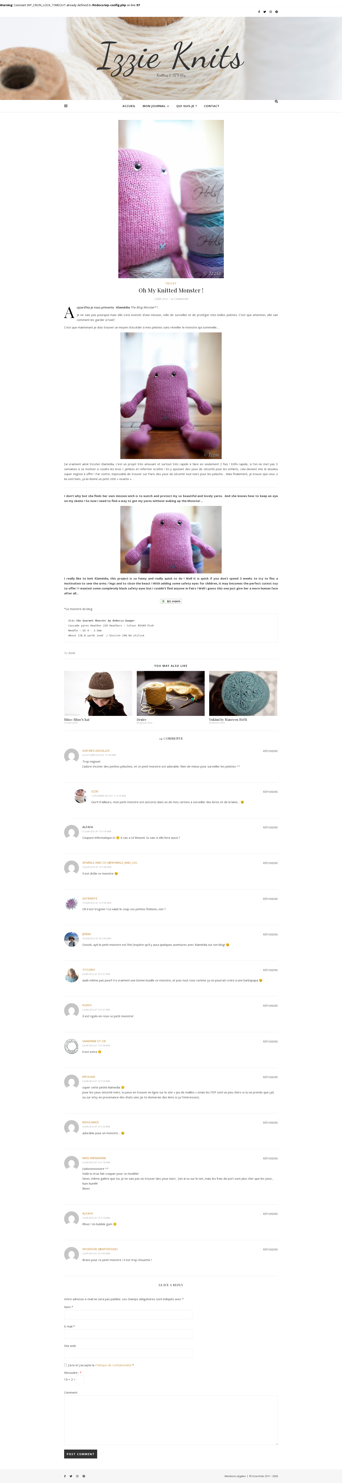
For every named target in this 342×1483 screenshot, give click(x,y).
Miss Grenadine (94, 1158)
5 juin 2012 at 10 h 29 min (96, 1126)
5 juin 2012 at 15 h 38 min (96, 1045)
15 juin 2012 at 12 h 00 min (96, 902)
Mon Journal (154, 106)
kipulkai (88, 1077)
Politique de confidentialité (113, 1365)
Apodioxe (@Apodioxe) (100, 1249)
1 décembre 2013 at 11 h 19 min (108, 795)
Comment (70, 1392)
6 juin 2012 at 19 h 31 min (96, 974)
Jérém (86, 934)
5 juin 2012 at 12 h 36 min (96, 1081)
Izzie (71, 653)
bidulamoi (90, 1122)
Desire (141, 719)
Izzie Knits (171, 55)
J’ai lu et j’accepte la (101, 1365)
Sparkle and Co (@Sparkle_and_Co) (109, 862)
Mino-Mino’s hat (77, 719)
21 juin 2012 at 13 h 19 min (96, 831)
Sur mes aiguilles (95, 750)
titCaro (88, 970)
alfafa (87, 1213)
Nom (68, 1307)
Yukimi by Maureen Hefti (228, 719)
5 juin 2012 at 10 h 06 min (96, 1253)
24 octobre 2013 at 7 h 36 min (99, 754)
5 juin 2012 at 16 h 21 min (96, 1009)
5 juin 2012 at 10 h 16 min (96, 1217)
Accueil (129, 106)
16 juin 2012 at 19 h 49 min (96, 866)
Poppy (87, 1005)
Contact (211, 106)
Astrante (89, 898)
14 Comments (179, 299)
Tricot (171, 283)
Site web (70, 1346)
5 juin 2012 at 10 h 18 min (96, 1162)
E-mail (69, 1326)
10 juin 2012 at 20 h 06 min (96, 938)
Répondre (270, 751)
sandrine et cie (94, 1041)
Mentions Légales (235, 1476)
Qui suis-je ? (186, 106)
